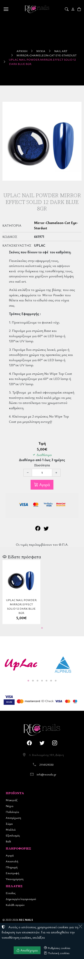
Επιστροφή (12, 873)
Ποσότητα (42, 465)
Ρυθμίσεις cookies (58, 948)
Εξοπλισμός (13, 835)
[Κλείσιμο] (80, 926)
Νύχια (40, 51)
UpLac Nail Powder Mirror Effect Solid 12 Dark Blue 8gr (42, 62)
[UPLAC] (21, 665)
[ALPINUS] (63, 665)
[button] (67, 9)
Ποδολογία (12, 812)
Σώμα (9, 824)
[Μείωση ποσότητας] (27, 473)
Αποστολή (12, 861)
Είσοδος (10, 893)
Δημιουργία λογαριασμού (21, 899)
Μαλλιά (10, 829)
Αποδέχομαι (29, 950)
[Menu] (6, 9)
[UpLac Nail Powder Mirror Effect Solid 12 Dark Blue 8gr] (42, 141)
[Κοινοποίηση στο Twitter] (46, 529)
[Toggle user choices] (73, 9)
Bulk (8, 841)
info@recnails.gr (46, 774)
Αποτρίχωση (13, 818)
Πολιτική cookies (58, 953)
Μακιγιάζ (11, 800)
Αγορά (44, 484)
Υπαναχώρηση (14, 879)
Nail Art (60, 51)
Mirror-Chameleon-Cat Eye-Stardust (47, 55)
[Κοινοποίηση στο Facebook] (37, 529)
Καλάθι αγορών (15, 905)
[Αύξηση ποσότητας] (56, 473)
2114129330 (46, 765)
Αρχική (22, 51)
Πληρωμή (12, 867)
